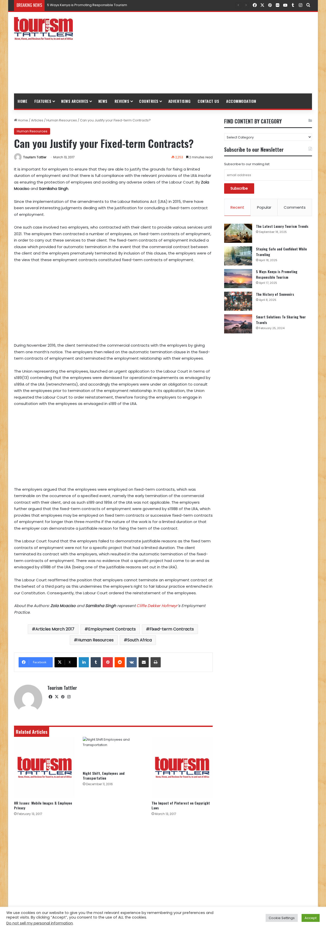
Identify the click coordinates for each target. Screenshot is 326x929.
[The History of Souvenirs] (238, 301)
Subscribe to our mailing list (246, 164)
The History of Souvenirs (66, 5)
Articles (37, 120)
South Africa (139, 640)
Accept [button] (311, 918)
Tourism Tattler (34, 157)
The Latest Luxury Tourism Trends (282, 226)
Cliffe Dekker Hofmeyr (157, 605)
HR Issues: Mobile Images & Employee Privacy (43, 805)
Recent (237, 207)
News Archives (74, 101)
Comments (295, 207)
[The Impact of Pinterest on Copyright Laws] (182, 767)
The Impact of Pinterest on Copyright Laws (181, 805)
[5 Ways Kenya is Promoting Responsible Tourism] (238, 278)
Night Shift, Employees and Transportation (104, 775)
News (102, 101)
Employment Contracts (112, 629)
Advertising (179, 101)
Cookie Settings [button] (282, 918)
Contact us (208, 101)
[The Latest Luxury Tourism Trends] (238, 233)
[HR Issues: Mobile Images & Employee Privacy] (44, 767)
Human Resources (61, 120)
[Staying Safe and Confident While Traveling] (238, 255)
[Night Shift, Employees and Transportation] (113, 752)
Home (22, 101)
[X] (56, 697)
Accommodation (241, 101)
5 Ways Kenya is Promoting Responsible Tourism (276, 274)
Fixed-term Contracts (172, 629)
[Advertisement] (214, 52)
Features (42, 101)
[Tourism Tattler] (43, 28)
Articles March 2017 (54, 629)
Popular (264, 207)
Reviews (122, 101)
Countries (148, 101)
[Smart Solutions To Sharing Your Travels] (238, 323)
